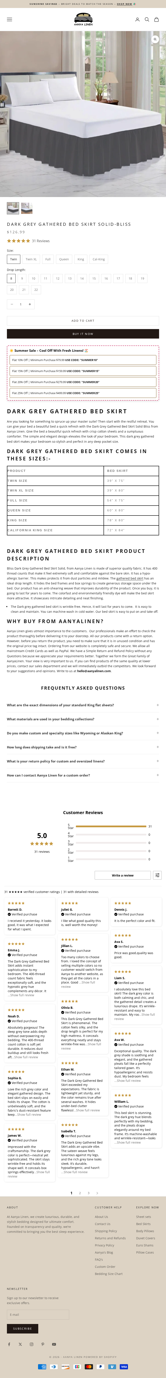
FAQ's (99, 1259)
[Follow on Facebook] (9, 1344)
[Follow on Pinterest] (43, 1344)
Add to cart (83, 321)
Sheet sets (143, 1217)
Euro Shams (144, 1245)
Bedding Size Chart (109, 1274)
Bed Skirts (143, 1224)
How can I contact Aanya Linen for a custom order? (48, 775)
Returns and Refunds (110, 1238)
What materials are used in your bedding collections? (50, 719)
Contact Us (102, 1224)
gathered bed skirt (130, 578)
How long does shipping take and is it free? (42, 747)
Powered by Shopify (100, 1357)
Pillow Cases (145, 1252)
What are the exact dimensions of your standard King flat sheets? (60, 705)
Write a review (123, 875)
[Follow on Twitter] (20, 1344)
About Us (101, 1217)
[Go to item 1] (13, 208)
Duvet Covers (145, 1238)
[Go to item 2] (27, 208)
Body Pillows (145, 1231)
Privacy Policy (104, 1245)
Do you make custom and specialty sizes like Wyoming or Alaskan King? (65, 733)
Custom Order (105, 1267)
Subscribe (22, 1328)
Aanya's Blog (104, 1252)
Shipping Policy (106, 1231)
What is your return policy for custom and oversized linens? (56, 761)
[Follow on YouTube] (54, 1344)
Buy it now (83, 334)
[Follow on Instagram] (31, 1344)
